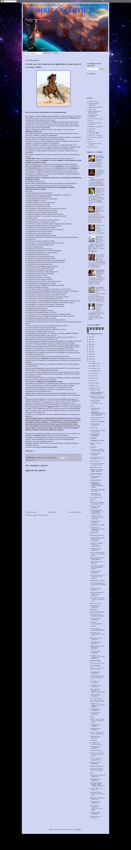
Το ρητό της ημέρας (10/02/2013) (95, 725)
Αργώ (91, 772)
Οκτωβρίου (93, 368)
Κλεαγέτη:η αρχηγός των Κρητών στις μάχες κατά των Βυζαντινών (100, 239)
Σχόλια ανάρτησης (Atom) (40, 515)
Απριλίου (93, 383)
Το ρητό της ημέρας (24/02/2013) (95, 507)
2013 (90, 361)
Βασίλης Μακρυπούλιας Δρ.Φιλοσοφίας (95, 112)
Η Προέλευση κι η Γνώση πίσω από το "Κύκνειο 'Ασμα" (97, 720)
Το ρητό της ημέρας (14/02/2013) (95, 672)
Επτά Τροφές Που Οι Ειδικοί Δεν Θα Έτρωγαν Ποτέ (98, 793)
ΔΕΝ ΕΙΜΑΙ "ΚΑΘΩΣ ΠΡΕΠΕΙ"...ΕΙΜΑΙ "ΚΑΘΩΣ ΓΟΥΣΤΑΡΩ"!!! (97, 784)
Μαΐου (92, 380)
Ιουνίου (92, 378)
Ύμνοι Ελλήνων (92, 147)
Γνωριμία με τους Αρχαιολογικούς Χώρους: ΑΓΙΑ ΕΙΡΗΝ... (98, 529)
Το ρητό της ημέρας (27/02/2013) (95, 424)
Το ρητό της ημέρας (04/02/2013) (95, 802)
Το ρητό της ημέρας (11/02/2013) (95, 713)
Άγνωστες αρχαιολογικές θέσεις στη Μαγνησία (97, 733)
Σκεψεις (90, 141)
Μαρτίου (93, 385)
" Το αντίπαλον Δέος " (96, 750)
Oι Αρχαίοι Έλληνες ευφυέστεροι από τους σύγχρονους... (97, 517)
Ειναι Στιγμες (94, 428)
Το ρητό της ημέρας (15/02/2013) (95, 652)
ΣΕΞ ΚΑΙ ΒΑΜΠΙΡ (95, 665)
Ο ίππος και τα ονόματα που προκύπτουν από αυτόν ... (97, 754)
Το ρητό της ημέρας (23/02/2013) (95, 521)
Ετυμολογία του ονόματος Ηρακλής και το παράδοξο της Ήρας (100, 210)
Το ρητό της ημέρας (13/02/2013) (95, 686)
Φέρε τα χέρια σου (95, 461)
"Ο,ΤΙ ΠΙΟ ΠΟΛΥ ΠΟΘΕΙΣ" (97, 421)
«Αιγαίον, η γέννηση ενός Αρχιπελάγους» (97, 418)
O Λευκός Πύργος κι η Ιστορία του (96, 789)
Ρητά (89, 139)
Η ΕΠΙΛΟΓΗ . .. (94, 609)
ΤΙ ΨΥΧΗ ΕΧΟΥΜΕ (95, 480)
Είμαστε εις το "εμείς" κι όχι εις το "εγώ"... (97, 668)
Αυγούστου (93, 373)
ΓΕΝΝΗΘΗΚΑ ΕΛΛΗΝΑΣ (97, 440)
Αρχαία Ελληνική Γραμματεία (93, 104)
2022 (90, 339)
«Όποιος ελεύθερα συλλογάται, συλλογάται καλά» (96, 401)
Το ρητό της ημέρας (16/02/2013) (95, 642)
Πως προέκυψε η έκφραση (95, 137)
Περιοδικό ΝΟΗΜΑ (93, 133)
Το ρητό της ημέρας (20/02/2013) (95, 589)
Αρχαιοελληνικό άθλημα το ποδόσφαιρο (98, 775)
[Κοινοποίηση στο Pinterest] (67, 458)
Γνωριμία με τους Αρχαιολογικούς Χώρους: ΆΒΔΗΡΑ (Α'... (98, 704)
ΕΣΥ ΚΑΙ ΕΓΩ (94, 533)
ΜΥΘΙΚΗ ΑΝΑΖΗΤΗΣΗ (60, 10)
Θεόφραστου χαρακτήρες (95, 126)
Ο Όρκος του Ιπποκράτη (96, 766)
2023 (90, 337)
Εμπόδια (92, 500)
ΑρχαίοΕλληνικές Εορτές (95, 107)
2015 (90, 356)
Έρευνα (32, 460)
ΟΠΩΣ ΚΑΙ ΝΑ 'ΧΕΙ (95, 467)
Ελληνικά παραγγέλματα (95, 118)
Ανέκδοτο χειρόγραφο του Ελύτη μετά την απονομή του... (97, 584)
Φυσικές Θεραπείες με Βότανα (96, 562)
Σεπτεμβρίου (94, 371)
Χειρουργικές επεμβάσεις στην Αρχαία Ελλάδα (97, 503)
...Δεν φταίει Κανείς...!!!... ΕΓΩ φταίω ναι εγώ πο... (98, 458)
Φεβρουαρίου (94, 388)
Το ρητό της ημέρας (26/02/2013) (95, 454)
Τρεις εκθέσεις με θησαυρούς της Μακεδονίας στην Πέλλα (97, 690)
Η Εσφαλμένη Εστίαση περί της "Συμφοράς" (96, 769)
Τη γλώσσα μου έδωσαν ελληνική (95, 144)
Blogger (79, 829)
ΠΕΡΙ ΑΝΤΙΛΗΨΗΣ (95, 661)
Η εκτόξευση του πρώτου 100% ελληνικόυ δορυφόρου (97, 593)
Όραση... (92, 716)
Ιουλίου (92, 375)
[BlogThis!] (61, 458)
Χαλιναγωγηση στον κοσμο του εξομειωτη (97, 431)
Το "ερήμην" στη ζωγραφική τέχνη (95, 743)
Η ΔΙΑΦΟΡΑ (93, 438)
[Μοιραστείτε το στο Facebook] (65, 458)
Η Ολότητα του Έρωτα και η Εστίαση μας (97, 798)
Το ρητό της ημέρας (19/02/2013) (95, 606)
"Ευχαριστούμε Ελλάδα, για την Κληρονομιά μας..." (97, 677)
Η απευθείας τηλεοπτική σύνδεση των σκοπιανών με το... (97, 599)
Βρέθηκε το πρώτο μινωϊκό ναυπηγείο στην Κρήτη (97, 397)
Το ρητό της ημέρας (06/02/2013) (95, 763)
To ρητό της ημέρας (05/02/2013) (95, 779)
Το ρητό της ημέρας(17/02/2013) (96, 623)
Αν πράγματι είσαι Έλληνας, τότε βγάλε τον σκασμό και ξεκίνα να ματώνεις (96, 173)
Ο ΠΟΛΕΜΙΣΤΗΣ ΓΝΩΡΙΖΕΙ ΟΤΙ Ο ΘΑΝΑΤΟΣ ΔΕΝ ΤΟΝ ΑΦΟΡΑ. (96, 485)
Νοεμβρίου (93, 366)
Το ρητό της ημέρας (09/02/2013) (95, 729)
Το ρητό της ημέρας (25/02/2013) (95, 477)
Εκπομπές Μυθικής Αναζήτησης (93, 115)
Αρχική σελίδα (52, 512)
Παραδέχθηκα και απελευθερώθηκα (95, 494)
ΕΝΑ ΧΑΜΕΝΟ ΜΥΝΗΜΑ (97, 701)
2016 (90, 354)
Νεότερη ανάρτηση (31, 512)
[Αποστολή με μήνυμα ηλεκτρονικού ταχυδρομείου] (60, 458)
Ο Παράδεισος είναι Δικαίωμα (95, 817)
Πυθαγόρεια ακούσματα (95, 135)
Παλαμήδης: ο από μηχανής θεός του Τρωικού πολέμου (99, 307)
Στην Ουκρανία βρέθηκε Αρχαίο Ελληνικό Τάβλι (97, 450)
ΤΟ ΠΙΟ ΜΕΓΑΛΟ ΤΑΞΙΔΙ (97, 525)
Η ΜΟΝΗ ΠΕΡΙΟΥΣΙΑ (96, 474)
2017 (90, 352)
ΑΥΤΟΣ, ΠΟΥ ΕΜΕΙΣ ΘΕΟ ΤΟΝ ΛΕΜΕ (97, 490)
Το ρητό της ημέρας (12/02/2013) (95, 695)
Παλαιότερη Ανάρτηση (74, 512)
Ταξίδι (92, 406)
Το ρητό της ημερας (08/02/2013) (95, 737)
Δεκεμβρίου (93, 363)
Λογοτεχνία (91, 128)
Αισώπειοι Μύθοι (93, 101)
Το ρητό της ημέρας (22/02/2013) (95, 549)
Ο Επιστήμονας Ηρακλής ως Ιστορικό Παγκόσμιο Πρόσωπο (98, 567)
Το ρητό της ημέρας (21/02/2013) (95, 572)
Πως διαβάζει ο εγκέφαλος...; (94, 682)
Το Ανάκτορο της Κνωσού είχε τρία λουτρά (97, 464)
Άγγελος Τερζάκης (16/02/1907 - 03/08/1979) (97, 629)
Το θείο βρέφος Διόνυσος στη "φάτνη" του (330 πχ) (101, 289)
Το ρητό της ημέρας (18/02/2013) (95, 619)
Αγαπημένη (93, 740)
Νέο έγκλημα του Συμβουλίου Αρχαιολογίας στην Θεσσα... (96, 808)
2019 (90, 347)
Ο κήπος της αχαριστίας (96, 535)
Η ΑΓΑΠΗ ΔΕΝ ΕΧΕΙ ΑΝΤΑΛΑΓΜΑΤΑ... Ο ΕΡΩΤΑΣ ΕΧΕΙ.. (96, 511)
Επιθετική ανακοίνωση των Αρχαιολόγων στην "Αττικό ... (97, 576)
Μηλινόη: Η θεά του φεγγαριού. (100, 255)
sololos (70, 829)
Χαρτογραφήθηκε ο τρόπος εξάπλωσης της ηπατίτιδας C (97, 539)
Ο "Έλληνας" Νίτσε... (96, 603)
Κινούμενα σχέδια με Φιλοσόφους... (96, 638)
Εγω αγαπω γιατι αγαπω (97, 663)
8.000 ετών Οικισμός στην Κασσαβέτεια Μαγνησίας (97, 647)
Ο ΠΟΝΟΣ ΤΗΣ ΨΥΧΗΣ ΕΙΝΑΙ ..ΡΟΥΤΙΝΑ (96, 470)
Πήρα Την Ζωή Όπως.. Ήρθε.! (96, 443)
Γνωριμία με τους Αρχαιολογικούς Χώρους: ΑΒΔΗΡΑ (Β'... (98, 656)
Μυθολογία (91, 131)
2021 (90, 342)
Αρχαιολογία (92, 109)
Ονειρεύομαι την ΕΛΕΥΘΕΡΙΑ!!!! (95, 709)
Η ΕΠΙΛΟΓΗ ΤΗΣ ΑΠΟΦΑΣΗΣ (95, 435)
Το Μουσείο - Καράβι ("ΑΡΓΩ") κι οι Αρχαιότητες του (96, 544)
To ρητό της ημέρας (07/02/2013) (95, 747)
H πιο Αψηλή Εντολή (96, 497)
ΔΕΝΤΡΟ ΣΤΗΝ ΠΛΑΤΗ (96, 612)
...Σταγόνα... (93, 626)
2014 (90, 359)
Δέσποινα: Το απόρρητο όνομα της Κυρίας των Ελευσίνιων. (100, 190)
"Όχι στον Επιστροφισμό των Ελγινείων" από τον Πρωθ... (97, 554)
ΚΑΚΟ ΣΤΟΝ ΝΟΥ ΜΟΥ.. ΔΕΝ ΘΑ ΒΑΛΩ (97, 558)
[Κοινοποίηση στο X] (63, 458)
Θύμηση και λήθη (94, 390)
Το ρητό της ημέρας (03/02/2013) (95, 813)
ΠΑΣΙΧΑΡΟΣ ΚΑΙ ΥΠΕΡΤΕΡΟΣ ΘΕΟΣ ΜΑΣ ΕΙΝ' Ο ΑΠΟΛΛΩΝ (98, 413)
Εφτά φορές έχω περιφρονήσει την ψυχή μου (97, 634)
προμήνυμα (93, 447)
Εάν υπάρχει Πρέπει (96, 698)
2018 (90, 349)
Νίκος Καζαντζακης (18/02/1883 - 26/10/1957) (97, 615)
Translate (55, 53)
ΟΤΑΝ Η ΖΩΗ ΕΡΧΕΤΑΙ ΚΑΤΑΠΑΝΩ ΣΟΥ (96, 393)
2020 (90, 344)
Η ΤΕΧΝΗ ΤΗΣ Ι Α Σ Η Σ (97, 580)
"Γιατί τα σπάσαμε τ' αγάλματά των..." (96, 759)
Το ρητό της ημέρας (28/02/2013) (95, 408)
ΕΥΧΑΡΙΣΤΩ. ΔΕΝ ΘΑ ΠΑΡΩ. (100, 156)
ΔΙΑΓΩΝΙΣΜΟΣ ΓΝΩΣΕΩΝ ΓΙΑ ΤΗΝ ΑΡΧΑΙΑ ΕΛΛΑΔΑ (100, 272)
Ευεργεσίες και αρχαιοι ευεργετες (95, 123)
